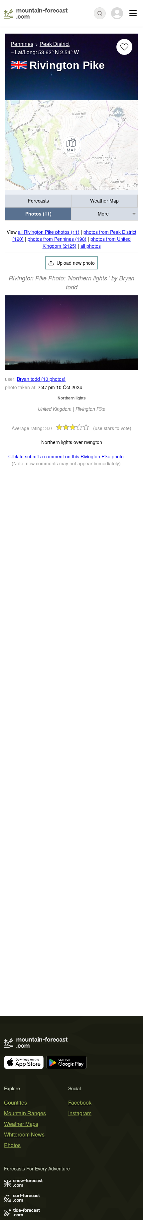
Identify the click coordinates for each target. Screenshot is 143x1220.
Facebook (79, 1102)
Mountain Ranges (25, 1113)
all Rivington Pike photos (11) (48, 232)
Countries (15, 1102)
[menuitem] (38, 201)
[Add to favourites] (124, 47)
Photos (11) (38, 213)
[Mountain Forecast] (36, 13)
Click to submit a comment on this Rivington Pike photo (66, 456)
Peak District (55, 44)
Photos (12, 1145)
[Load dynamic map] (71, 145)
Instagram (79, 1113)
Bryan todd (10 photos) (41, 379)
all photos (90, 245)
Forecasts (38, 200)
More (103, 213)
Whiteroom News (24, 1134)
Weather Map (104, 200)
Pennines (22, 44)
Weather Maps (21, 1124)
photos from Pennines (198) (57, 238)
